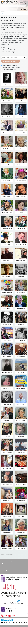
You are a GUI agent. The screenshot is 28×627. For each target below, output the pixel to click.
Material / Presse (5, 571)
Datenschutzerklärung (6, 561)
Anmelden (23, 9)
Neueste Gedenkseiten (10, 65)
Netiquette (3, 567)
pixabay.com (9, 554)
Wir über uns (4, 565)
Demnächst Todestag (9, 69)
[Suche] (25, 6)
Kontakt (3, 569)
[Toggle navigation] (3, 12)
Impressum (4, 563)
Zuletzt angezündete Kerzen (11, 67)
